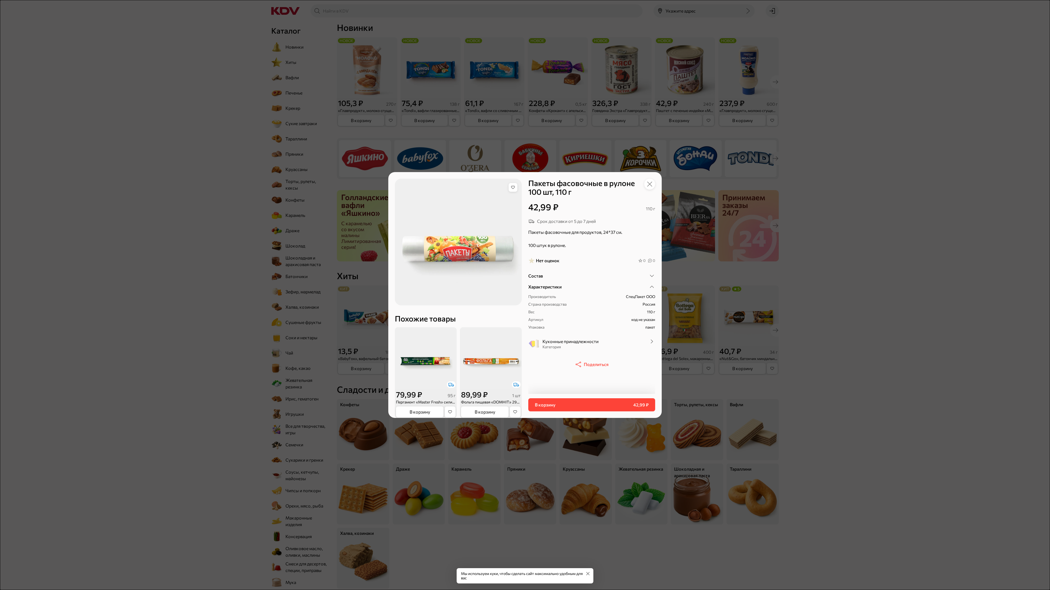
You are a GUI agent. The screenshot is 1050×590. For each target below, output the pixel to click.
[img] (513, 187)
